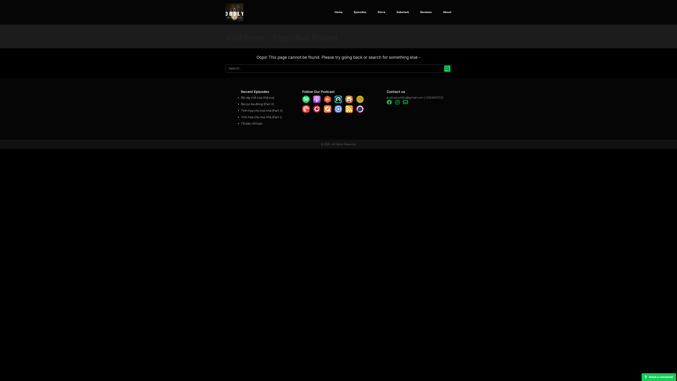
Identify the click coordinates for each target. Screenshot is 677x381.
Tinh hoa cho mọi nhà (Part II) (262, 110)
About (447, 12)
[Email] (405, 103)
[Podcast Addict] (327, 111)
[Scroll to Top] (668, 364)
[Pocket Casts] (306, 111)
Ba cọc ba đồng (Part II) (257, 104)
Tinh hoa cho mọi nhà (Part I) (261, 117)
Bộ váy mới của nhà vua (257, 97)
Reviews (426, 12)
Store (381, 12)
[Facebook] (389, 103)
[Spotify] (306, 102)
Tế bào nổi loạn (252, 123)
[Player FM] (317, 111)
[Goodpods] (360, 102)
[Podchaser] (360, 111)
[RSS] (349, 111)
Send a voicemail (660, 377)
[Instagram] (397, 103)
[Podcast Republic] (338, 111)
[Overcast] (349, 102)
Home (339, 12)
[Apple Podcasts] (317, 102)
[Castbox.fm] (327, 102)
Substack (403, 12)
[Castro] (338, 102)
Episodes (360, 12)
